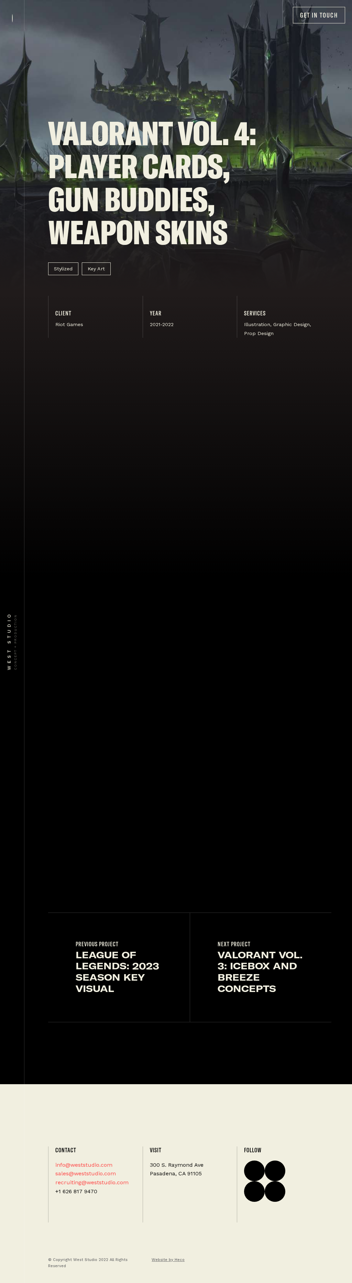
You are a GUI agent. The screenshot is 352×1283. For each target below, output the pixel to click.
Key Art (96, 268)
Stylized (63, 268)
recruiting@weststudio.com (92, 1182)
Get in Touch (319, 15)
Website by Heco (168, 1260)
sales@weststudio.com (85, 1173)
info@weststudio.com (83, 1165)
